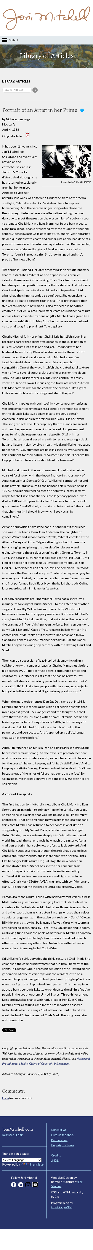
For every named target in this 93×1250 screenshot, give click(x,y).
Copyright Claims (62, 1145)
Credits (56, 1155)
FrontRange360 (61, 1207)
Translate (36, 1164)
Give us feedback (62, 1135)
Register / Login (13, 1135)
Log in (5, 1098)
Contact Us (59, 1129)
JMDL (55, 1160)
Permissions (59, 1140)
